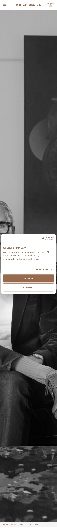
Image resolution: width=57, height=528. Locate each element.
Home (5, 524)
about (14, 524)
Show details (42, 269)
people (23, 524)
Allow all (28, 278)
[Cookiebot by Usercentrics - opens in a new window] (42, 238)
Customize (27, 287)
